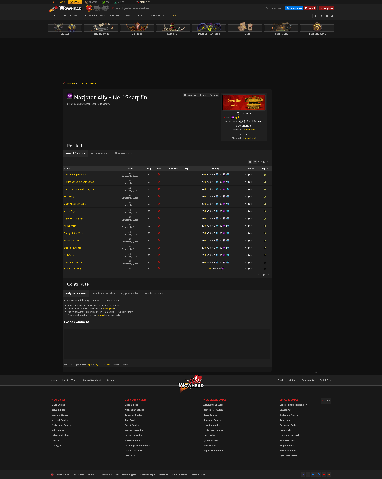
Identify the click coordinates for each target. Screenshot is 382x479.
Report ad (316, 372)
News (54, 16)
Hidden (93, 83)
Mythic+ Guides (59, 420)
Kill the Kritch (70, 225)
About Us (93, 474)
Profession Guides (61, 425)
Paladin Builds (287, 440)
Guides (142, 16)
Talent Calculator (60, 435)
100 (220, 174)
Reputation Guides (135, 430)
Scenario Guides (133, 440)
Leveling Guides (59, 415)
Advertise (106, 474)
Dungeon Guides (133, 415)
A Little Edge (70, 211)
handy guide (108, 308)
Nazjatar (248, 174)
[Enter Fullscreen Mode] (316, 16)
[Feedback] (327, 16)
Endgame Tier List (289, 415)
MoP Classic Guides (136, 399)
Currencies (83, 83)
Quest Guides (132, 425)
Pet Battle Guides (134, 435)
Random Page (147, 474)
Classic (93, 2)
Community (157, 16)
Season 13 (285, 409)
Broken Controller (72, 240)
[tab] (75, 153)
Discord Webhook (94, 16)
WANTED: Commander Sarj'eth (79, 189)
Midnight (56, 445)
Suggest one (249, 137)
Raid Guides (57, 430)
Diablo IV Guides (289, 399)
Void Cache (69, 255)
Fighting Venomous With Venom (79, 181)
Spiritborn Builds (288, 455)
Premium (163, 474)
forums (100, 315)
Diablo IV (145, 2)
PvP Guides (209, 435)
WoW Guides (58, 399)
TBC (107, 2)
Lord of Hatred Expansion (293, 404)
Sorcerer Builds (288, 450)
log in (90, 364)
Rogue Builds (287, 445)
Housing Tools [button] (70, 16)
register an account (102, 364)
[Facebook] (318, 474)
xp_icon (238, 117)
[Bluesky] (313, 474)
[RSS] (329, 474)
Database (115, 16)
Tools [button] (129, 16)
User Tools (78, 474)
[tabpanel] (167, 217)
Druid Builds (286, 430)
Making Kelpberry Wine (75, 203)
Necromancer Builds (290, 435)
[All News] (53, 2)
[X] (308, 474)
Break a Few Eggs (72, 247)
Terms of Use (197, 474)
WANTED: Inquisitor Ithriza (76, 174)
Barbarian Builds (288, 425)
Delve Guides (58, 409)
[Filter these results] (255, 162)
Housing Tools (69, 380)
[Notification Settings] (321, 16)
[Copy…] (250, 162)
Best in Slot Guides (213, 409)
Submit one (249, 129)
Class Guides (58, 404)
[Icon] (70, 96)
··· (129, 2)
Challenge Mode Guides (137, 445)
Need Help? (63, 474)
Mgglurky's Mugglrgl (73, 218)
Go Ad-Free (175, 16)
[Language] (332, 16)
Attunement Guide (213, 404)
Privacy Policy (179, 474)
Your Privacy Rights (125, 474)
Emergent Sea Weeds (74, 233)
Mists (121, 2)
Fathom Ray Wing (72, 268)
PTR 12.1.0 (97, 8)
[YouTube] (324, 474)
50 (219, 268)
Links (215, 95)
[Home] (66, 8)
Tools (281, 380)
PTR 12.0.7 (105, 8)
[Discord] (303, 474)
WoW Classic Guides (214, 399)
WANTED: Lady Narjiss (75, 262)
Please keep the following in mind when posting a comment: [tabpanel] (99, 332)
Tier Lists (56, 440)
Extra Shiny (69, 196)
